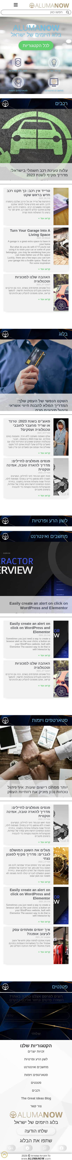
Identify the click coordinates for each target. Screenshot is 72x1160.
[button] (36, 45)
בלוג (63, 334)
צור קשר (36, 1106)
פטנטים (60, 986)
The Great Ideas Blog (36, 1098)
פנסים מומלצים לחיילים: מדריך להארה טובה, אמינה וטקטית (28, 465)
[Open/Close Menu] (16, 5)
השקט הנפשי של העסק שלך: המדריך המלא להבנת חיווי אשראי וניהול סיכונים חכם (38, 405)
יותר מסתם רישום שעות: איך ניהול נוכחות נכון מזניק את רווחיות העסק (37, 789)
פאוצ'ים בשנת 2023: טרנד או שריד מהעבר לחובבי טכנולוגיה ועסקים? (29, 425)
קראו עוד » (44, 218)
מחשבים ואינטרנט (54, 90)
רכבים (61, 103)
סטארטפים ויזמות (18, 90)
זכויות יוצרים (54, 70)
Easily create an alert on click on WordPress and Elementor (38, 605)
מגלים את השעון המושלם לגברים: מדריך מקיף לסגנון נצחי (28, 854)
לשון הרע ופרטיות (18, 70)
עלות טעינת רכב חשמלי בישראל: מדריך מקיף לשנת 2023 (39, 172)
